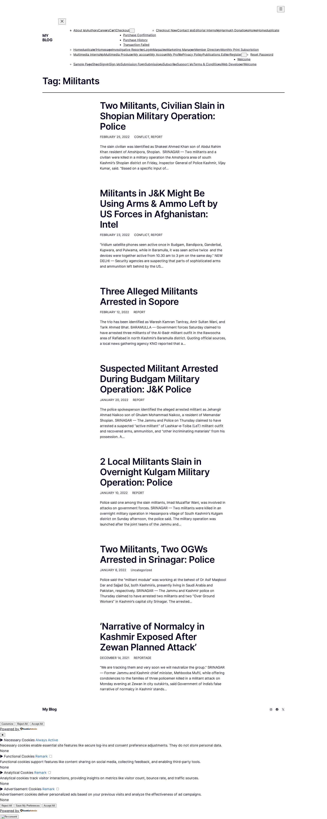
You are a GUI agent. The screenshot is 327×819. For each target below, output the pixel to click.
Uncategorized (141, 570)
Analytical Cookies (18, 773)
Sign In (104, 64)
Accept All (37, 723)
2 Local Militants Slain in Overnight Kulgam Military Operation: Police (155, 472)
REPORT (157, 137)
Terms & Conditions (207, 64)
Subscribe (170, 64)
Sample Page (82, 64)
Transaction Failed (136, 45)
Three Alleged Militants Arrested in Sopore (149, 296)
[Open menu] (281, 9)
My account (142, 54)
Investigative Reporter (128, 49)
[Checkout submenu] (132, 31)
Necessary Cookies (19, 740)
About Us (80, 30)
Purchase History (135, 40)
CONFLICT (141, 137)
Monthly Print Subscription (240, 49)
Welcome (243, 59)
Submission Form (133, 64)
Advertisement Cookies (22, 789)
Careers (103, 30)
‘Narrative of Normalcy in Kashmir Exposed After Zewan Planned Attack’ (152, 636)
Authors (92, 30)
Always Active (47, 740)
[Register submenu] (244, 55)
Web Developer (232, 64)
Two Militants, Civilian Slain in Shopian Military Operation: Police (162, 116)
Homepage (104, 49)
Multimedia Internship (88, 54)
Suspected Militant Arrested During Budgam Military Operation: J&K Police (159, 379)
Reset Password (261, 54)
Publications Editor (216, 54)
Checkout (122, 30)
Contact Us (185, 30)
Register (235, 54)
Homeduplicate (268, 30)
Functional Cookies (19, 756)
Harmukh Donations (234, 30)
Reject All (22, 723)
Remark (41, 756)
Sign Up (115, 64)
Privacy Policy (192, 54)
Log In (148, 49)
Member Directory (208, 49)
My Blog (47, 37)
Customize (7, 723)
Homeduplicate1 (85, 49)
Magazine (160, 49)
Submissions (154, 64)
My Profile (175, 54)
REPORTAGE (142, 658)
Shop (96, 64)
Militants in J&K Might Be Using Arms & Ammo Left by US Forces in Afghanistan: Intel (159, 209)
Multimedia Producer (119, 54)
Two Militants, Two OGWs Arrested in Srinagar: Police (157, 554)
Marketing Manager (181, 49)
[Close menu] (62, 21)
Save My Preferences (28, 805)
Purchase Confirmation (139, 35)
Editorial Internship (207, 30)
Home (253, 30)
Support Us (185, 64)
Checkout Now (166, 30)
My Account (159, 54)
